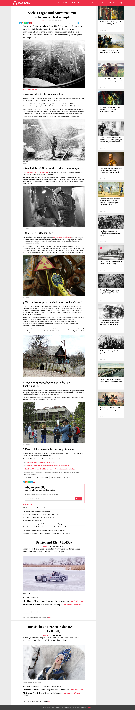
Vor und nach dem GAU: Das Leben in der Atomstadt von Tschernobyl (44, 527)
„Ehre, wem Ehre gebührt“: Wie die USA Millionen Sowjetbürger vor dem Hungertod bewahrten (111, 140)
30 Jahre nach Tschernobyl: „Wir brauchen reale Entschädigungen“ (43, 524)
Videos (34, 612)
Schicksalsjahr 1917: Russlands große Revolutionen (110, 352)
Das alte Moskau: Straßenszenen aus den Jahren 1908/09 (111, 262)
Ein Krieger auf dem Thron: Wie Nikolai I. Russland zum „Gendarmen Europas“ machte (111, 170)
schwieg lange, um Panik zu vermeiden (36, 172)
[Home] (15, 3)
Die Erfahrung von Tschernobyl (32, 520)
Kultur (88, 2)
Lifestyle (93, 2)
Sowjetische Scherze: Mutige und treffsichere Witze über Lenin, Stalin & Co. (110, 292)
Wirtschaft (61, 2)
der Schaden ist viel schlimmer (62, 237)
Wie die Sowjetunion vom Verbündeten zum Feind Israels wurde (110, 233)
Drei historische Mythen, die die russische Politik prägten (111, 23)
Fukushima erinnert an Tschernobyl (34, 508)
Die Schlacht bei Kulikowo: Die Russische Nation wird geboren (110, 409)
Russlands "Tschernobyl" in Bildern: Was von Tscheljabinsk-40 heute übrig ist (50, 469)
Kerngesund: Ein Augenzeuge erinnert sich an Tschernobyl (41, 514)
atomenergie (44, 477)
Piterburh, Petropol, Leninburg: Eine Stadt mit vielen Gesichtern (111, 380)
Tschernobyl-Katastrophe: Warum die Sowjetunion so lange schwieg (47, 466)
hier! (78, 707)
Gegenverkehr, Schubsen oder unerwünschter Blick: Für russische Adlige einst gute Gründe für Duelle (110, 202)
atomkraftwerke (56, 477)
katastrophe (67, 477)
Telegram (82, 23)
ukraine (36, 477)
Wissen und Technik (71, 2)
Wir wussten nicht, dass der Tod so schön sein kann (38, 517)
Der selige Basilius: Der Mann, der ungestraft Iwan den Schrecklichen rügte (110, 109)
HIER (50, 617)
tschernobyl (27, 477)
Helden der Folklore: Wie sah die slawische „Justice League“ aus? (111, 80)
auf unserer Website (72, 605)
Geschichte (81, 2)
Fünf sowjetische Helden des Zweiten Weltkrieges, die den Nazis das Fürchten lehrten (109, 322)
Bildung (115, 2)
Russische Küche (107, 2)
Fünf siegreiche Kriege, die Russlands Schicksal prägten (109, 51)
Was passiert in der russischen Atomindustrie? (40, 462)
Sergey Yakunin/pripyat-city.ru (31, 89)
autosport (27, 612)
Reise (99, 2)
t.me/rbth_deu (76, 601)
